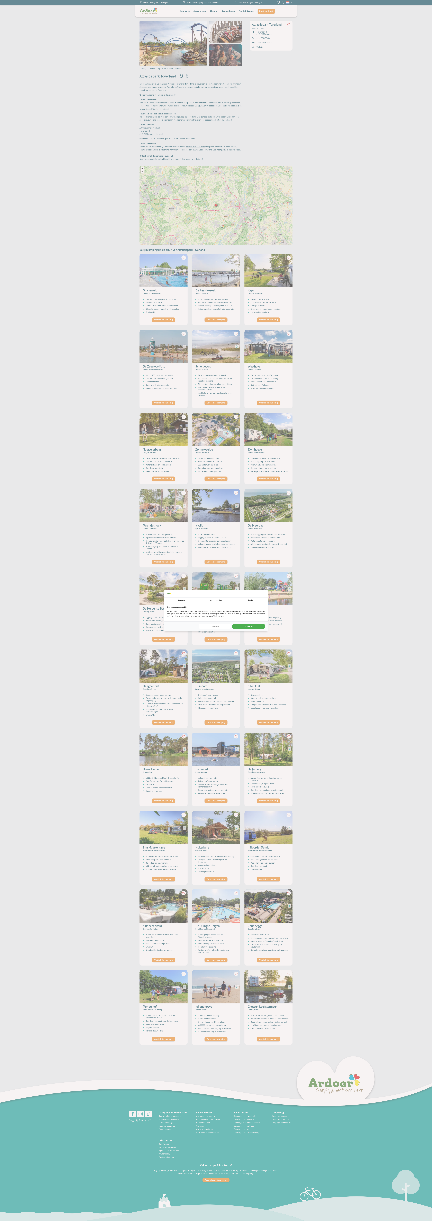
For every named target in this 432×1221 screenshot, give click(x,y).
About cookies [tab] (216, 600)
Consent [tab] (181, 600)
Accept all (249, 626)
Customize (215, 626)
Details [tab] (250, 600)
